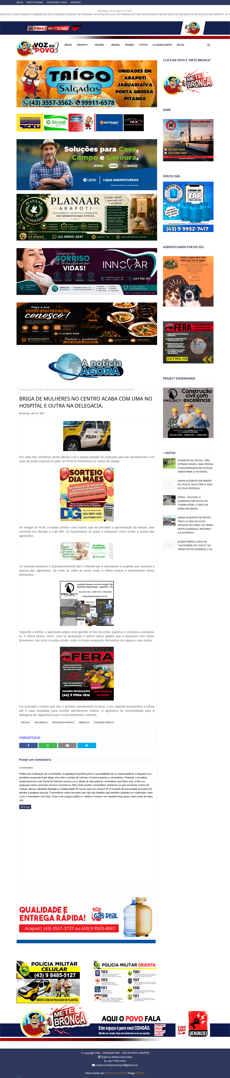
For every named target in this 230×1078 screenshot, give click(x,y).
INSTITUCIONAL (35, 2)
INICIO (20, 2)
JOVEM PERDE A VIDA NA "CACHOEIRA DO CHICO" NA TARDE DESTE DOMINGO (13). (195, 545)
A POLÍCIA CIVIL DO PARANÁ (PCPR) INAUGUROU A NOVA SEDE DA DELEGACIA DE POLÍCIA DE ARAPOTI (109, 14)
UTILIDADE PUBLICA (104, 722)
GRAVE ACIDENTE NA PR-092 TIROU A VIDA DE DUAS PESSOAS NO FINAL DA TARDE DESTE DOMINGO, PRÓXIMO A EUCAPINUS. (195, 525)
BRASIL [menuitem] (115, 44)
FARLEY (140, 1072)
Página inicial (25, 389)
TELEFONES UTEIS (57, 2)
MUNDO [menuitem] (129, 44)
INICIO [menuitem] (68, 44)
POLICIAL (38, 389)
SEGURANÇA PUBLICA (63, 722)
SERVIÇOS (84, 722)
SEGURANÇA (41, 722)
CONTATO (75, 2)
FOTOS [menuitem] (143, 44)
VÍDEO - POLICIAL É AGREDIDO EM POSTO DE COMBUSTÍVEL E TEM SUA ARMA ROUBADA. (193, 502)
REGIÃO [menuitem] (99, 44)
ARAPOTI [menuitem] (82, 44)
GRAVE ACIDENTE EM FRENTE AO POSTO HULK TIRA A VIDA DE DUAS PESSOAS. (195, 484)
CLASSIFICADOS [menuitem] (162, 44)
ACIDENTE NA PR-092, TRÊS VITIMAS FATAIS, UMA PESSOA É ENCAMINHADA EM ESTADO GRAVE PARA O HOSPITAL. (195, 466)
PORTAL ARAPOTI (115, 1072)
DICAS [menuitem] (180, 44)
